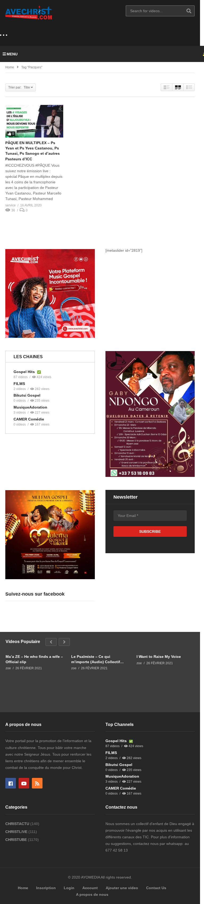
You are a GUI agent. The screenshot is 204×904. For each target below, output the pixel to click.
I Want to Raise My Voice (159, 656)
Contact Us (156, 888)
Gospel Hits (25, 372)
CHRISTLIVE (16, 832)
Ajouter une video (122, 888)
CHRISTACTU (17, 824)
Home (9, 67)
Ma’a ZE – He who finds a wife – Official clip (34, 659)
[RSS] (37, 783)
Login (69, 888)
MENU (12, 54)
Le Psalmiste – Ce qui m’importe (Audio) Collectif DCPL (95, 659)
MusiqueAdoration (30, 407)
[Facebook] (10, 783)
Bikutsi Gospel (27, 395)
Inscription (46, 888)
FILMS (19, 384)
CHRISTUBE (16, 839)
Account (90, 888)
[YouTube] (24, 783)
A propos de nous (92, 894)
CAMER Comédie (29, 419)
